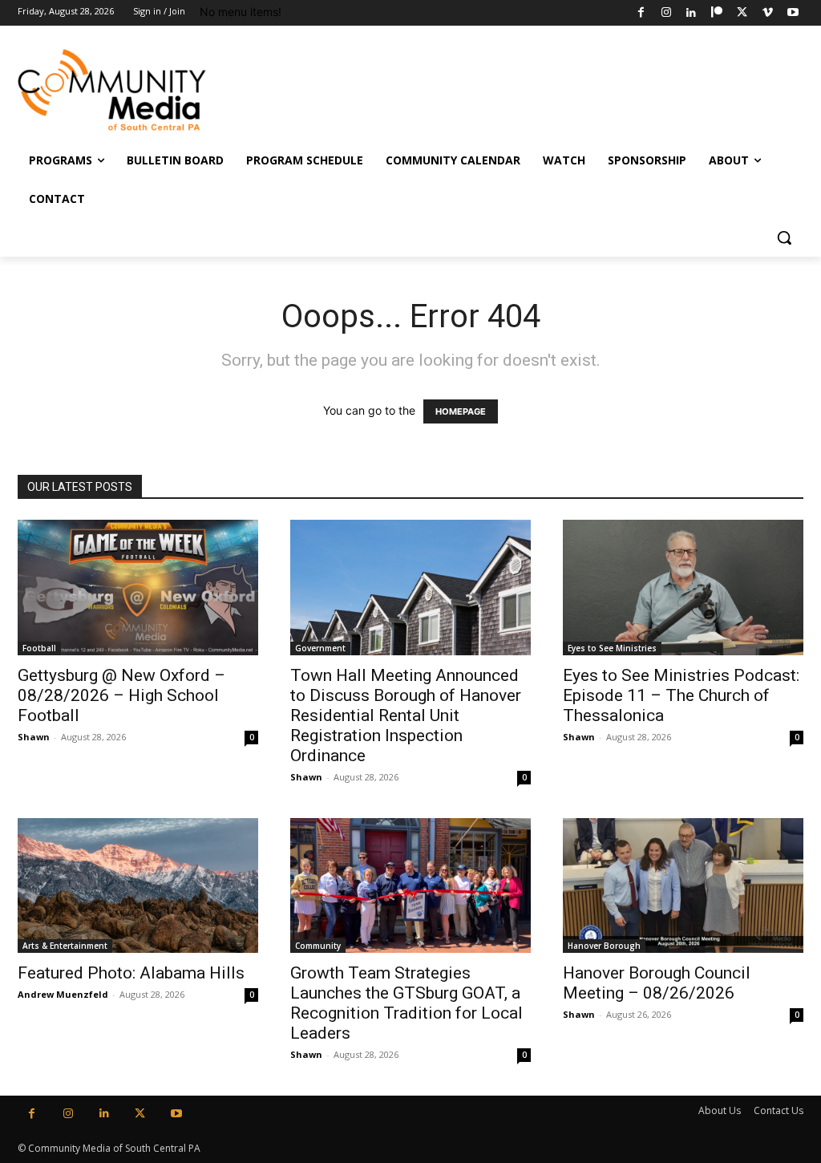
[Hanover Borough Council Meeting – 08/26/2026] (683, 886)
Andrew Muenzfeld (63, 994)
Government (320, 648)
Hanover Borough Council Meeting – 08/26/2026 (656, 983)
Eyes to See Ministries (612, 648)
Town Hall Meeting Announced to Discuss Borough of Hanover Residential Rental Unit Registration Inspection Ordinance (405, 715)
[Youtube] (792, 13)
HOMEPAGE (460, 411)
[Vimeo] (768, 13)
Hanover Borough (604, 945)
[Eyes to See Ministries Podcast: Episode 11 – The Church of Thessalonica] (683, 587)
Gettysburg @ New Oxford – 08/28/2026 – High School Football (121, 695)
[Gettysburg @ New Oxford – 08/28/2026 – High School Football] (138, 587)
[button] (784, 237)
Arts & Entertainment (64, 945)
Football (39, 648)
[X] (742, 13)
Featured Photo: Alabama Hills (131, 973)
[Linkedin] (691, 13)
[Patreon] (717, 13)
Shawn (34, 737)
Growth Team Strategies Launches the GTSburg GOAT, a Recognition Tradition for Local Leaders (406, 1003)
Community (318, 945)
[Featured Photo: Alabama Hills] (138, 886)
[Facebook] (641, 13)
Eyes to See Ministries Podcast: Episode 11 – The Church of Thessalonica (681, 695)
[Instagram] (666, 13)
